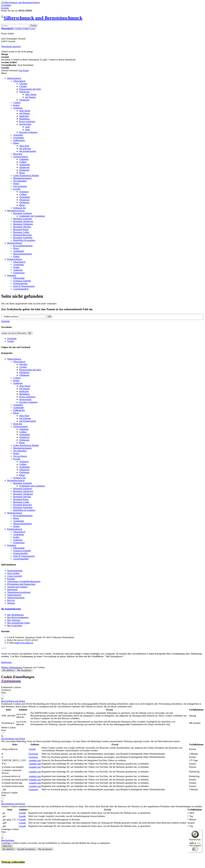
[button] (13, 701)
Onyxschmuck (20, 186)
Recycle (11, 600)
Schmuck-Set (19, 208)
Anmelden (6, 5)
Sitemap (11, 603)
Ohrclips (23, 83)
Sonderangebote (15, 570)
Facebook (33, 753)
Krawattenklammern (23, 245)
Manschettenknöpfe (22, 253)
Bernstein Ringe (21, 229)
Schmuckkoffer (20, 283)
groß (27, 127)
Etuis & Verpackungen (24, 286)
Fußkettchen (19, 140)
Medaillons (24, 118)
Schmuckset (19, 272)
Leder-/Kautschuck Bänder (26, 175)
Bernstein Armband (22, 213)
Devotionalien (20, 181)
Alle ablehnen (8, 670)
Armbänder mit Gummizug (32, 216)
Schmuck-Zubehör (22, 280)
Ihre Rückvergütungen (18, 617)
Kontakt (5, 8)
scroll (3, 648)
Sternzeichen (25, 124)
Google (32, 749)
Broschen (17, 154)
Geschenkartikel (21, 289)
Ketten (16, 105)
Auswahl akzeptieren (26, 849)
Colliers (17, 102)
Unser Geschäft (14, 576)
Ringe (16, 143)
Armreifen (18, 135)
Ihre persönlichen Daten (18, 623)
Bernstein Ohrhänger (23, 224)
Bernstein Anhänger (22, 218)
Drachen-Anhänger (28, 132)
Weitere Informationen (11, 667)
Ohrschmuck (19, 81)
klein (27, 129)
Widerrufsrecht (14, 595)
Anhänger (18, 108)
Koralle (16, 189)
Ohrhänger (24, 100)
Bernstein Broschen (22, 235)
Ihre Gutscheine (14, 625)
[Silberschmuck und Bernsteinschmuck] (20, 2)
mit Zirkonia (25, 148)
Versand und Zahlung (17, 587)
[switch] (195, 849)
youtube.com (35, 760)
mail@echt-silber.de (23, 642)
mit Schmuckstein (27, 151)
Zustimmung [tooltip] (11, 681)
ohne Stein (24, 145)
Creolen (23, 86)
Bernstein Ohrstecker (23, 221)
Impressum (12, 589)
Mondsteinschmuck (22, 178)
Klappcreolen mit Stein (30, 89)
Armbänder (18, 137)
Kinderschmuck (14, 259)
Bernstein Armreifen (22, 237)
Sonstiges (11, 275)
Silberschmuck (14, 78)
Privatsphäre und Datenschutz (21, 584)
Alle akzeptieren (24, 670)
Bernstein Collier (21, 232)
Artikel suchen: (11, 316)
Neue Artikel (13, 573)
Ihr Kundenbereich (11, 609)
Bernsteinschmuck (16, 210)
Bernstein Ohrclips (22, 226)
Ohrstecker (24, 91)
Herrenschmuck (14, 243)
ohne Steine (30, 94)
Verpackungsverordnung (18, 592)
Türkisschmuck (20, 156)
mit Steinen (30, 97)
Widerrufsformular (16, 597)
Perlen (16, 183)
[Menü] (200, 831)
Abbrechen (7, 846)
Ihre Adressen (13, 620)
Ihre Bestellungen (15, 614)
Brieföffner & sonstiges (24, 240)
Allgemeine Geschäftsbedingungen (23, 581)
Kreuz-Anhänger (27, 121)
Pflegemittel (18, 278)
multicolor (24, 116)
